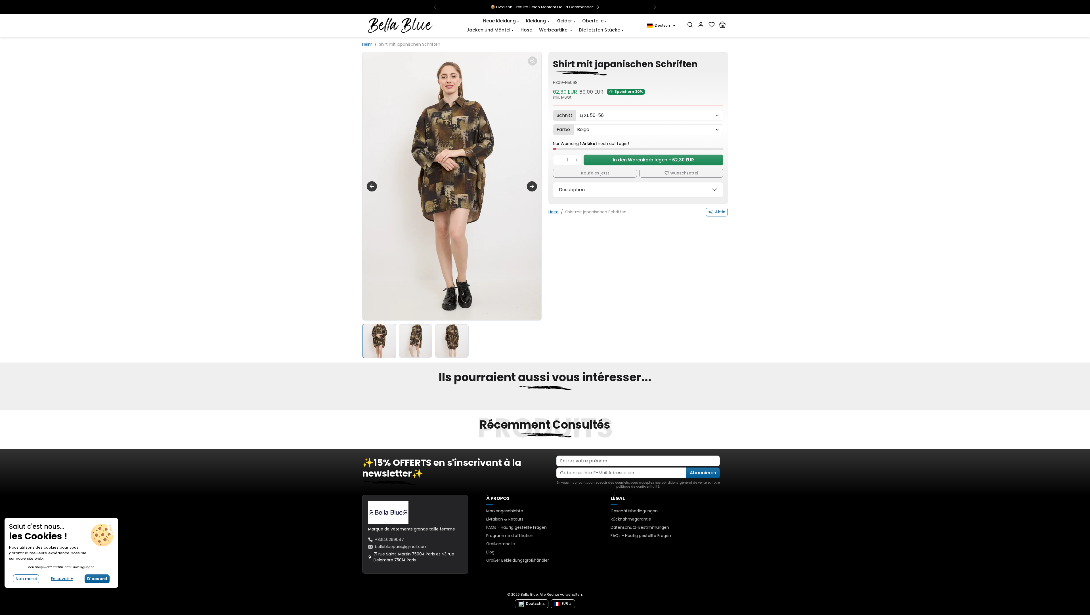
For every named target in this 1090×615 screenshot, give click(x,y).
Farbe (563, 129)
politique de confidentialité (637, 486)
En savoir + (62, 579)
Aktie (720, 212)
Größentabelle (500, 544)
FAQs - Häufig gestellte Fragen (516, 527)
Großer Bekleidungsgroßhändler (517, 560)
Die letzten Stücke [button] (599, 30)
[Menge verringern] (558, 160)
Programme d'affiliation (509, 535)
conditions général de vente (684, 482)
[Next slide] (532, 186)
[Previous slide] (363, 406)
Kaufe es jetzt (595, 173)
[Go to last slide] (372, 186)
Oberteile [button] (592, 21)
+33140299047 (389, 539)
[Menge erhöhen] (576, 160)
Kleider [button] (564, 21)
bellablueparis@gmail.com (401, 546)
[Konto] (700, 24)
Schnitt (565, 115)
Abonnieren (703, 472)
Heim (367, 44)
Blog (490, 552)
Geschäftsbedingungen (634, 511)
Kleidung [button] (536, 21)
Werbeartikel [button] (554, 30)
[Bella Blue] (400, 25)
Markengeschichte (504, 511)
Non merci (26, 579)
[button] (501, 21)
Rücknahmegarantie (631, 519)
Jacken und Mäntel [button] (488, 30)
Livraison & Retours (504, 519)
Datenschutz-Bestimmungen (640, 527)
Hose (526, 30)
